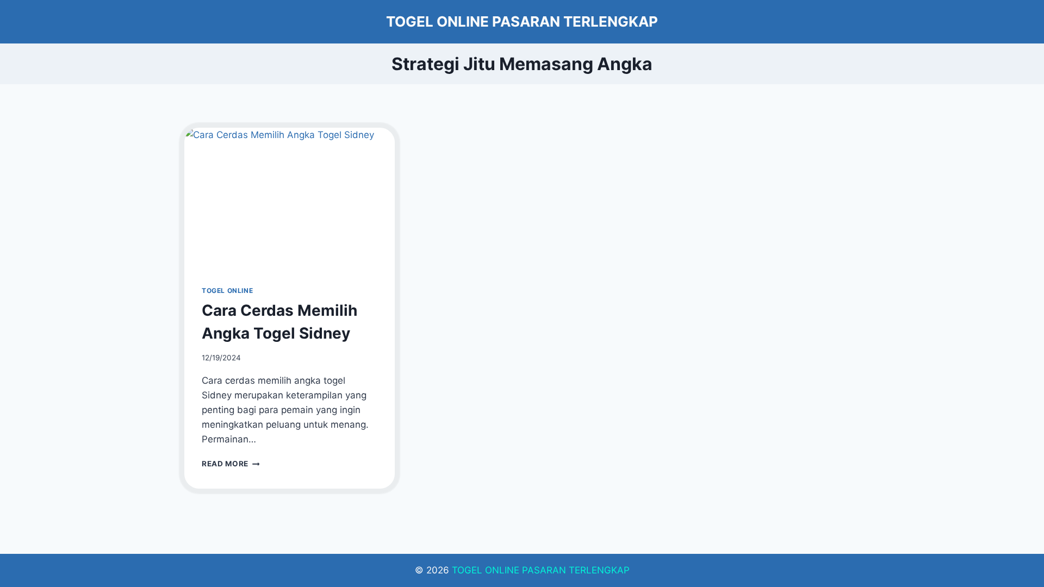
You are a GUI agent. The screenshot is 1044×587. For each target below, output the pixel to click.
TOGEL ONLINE (227, 290)
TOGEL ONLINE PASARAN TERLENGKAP (541, 570)
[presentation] (289, 198)
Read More (231, 463)
